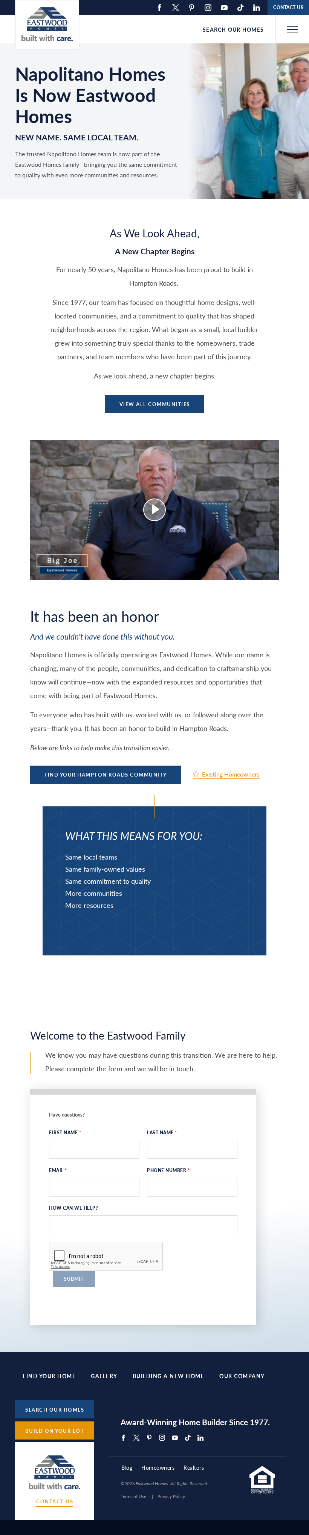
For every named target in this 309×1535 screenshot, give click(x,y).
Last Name (162, 1132)
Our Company (242, 1375)
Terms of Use (133, 1496)
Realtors (194, 1467)
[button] (292, 29)
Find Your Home (49, 1375)
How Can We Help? (73, 1208)
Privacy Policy (171, 1496)
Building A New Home (169, 1375)
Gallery (104, 1375)
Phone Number (168, 1170)
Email (58, 1170)
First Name (65, 1132)
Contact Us (54, 1501)
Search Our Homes (233, 29)
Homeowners (157, 1467)
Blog (126, 1467)
